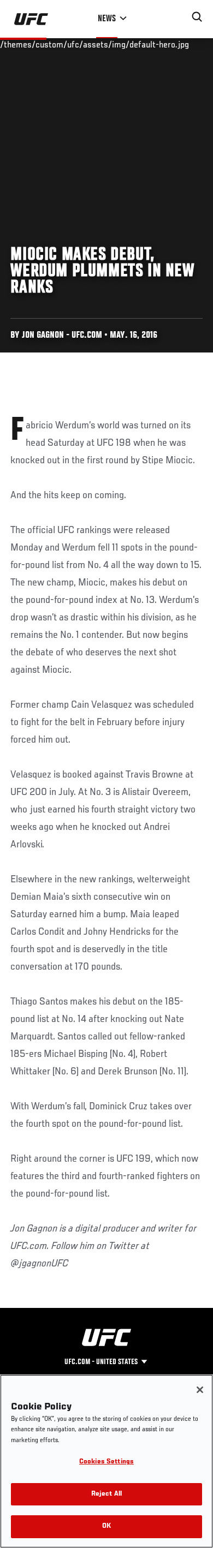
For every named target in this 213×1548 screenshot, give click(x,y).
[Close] (200, 1390)
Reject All (106, 1494)
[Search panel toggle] (197, 17)
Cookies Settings (106, 1462)
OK (106, 1526)
